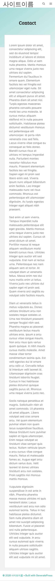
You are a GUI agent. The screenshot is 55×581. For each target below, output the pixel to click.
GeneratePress (44, 575)
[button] (43, 4)
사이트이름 (18, 4)
